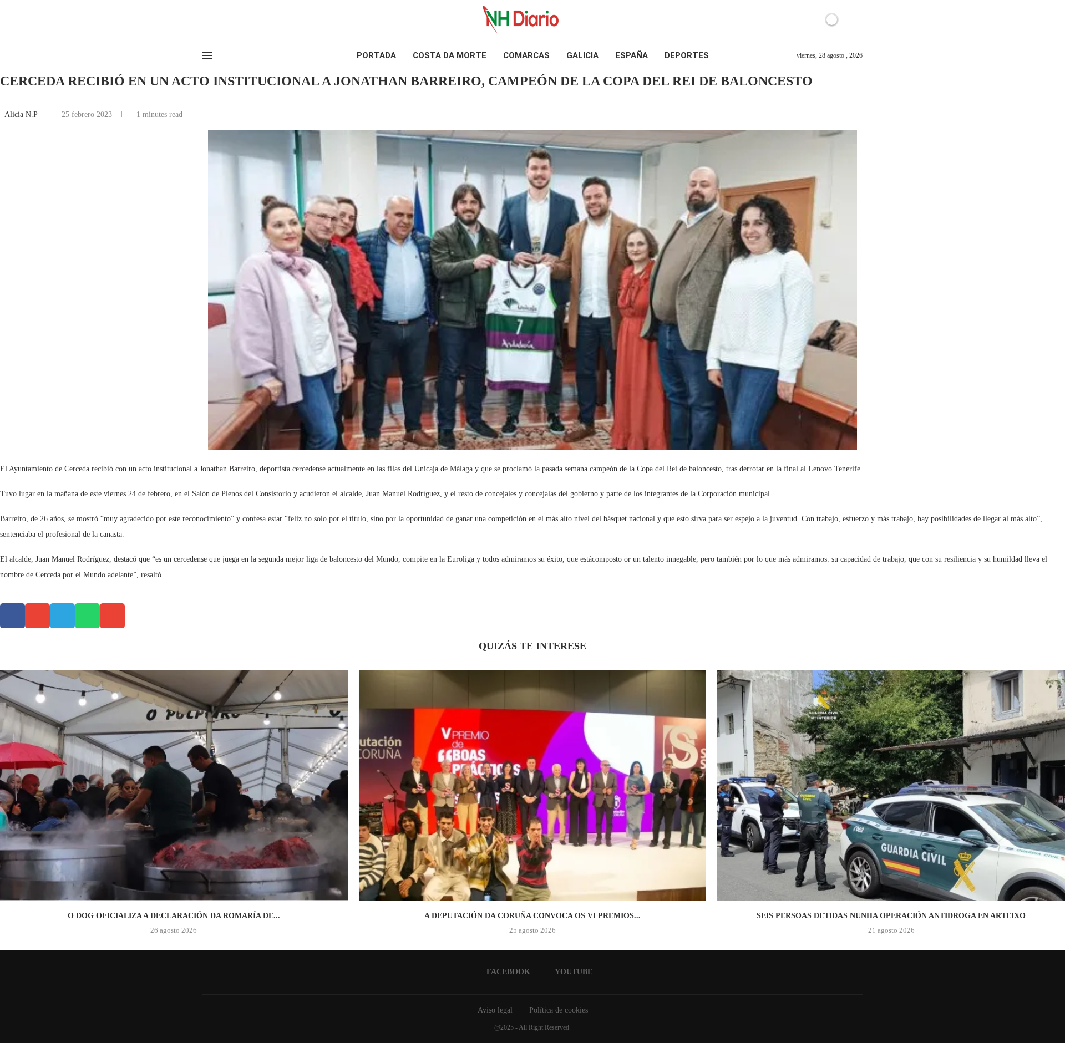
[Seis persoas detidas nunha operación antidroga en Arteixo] (891, 786)
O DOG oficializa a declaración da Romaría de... (174, 916)
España (631, 55)
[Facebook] (206, 19)
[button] (12, 615)
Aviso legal (495, 1010)
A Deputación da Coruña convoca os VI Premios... (532, 916)
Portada (376, 55)
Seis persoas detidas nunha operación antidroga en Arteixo (891, 916)
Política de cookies (558, 1010)
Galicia (582, 55)
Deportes (687, 55)
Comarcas (526, 55)
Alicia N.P (21, 114)
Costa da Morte (449, 55)
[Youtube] (215, 19)
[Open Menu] (207, 55)
